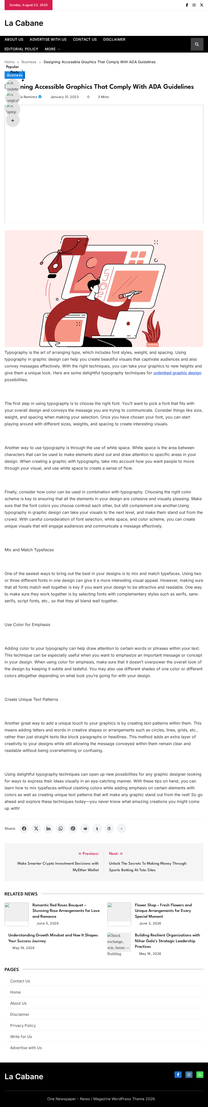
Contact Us (85, 39)
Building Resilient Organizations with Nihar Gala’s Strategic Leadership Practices (167, 941)
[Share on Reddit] (85, 828)
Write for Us (21, 1036)
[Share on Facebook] (24, 828)
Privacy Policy (23, 1025)
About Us (14, 39)
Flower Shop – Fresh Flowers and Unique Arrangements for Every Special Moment (163, 911)
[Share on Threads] (109, 828)
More (50, 49)
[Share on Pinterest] (73, 828)
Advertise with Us (48, 39)
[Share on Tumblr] (97, 828)
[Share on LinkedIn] (48, 828)
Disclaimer (114, 39)
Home (15, 992)
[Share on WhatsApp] (60, 828)
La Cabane (24, 23)
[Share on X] (36, 828)
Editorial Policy (22, 49)
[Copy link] (121, 828)
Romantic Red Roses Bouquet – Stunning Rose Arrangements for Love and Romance (66, 911)
